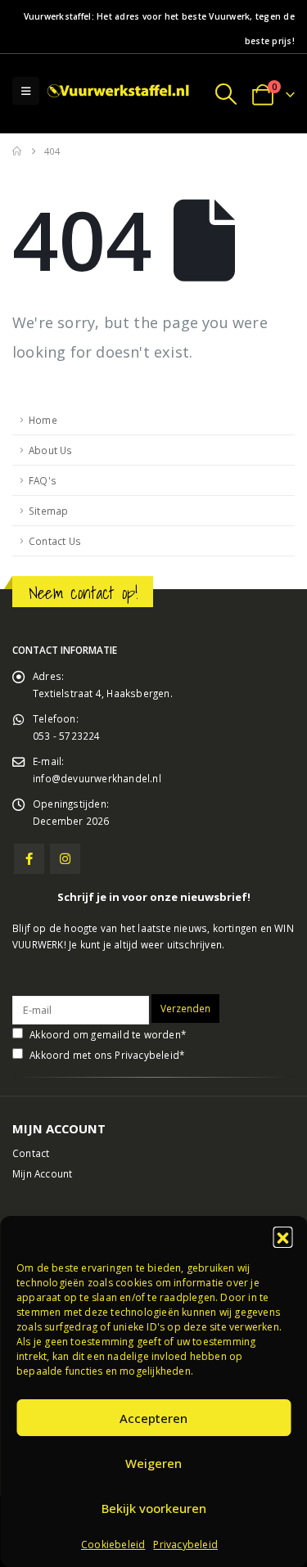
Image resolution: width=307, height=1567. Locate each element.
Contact (30, 1152)
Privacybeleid (185, 1544)
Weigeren (153, 1463)
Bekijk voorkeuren (154, 1508)
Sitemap (48, 510)
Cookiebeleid (113, 1544)
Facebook (29, 859)
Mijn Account (42, 1173)
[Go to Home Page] (16, 151)
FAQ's (42, 480)
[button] (282, 1236)
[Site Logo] (119, 91)
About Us (51, 450)
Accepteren (153, 1418)
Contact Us (55, 540)
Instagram (65, 859)
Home (43, 419)
